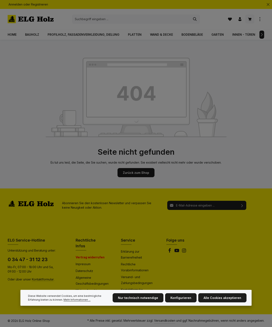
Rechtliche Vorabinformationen (135, 267)
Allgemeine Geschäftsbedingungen (92, 280)
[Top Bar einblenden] (259, 19)
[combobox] (131, 19)
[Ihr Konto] (239, 19)
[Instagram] (184, 251)
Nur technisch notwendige (138, 298)
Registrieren (39, 4)
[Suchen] (195, 19)
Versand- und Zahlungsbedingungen (137, 280)
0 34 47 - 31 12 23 (28, 259)
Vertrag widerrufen (90, 257)
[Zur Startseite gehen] (31, 19)
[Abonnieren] (242, 205)
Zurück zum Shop (136, 172)
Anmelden (15, 4)
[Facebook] (170, 251)
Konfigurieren (180, 298)
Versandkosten (164, 320)
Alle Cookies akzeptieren (222, 298)
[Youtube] (177, 251)
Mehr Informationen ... (77, 299)
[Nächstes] (261, 34)
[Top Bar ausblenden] (268, 4)
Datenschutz (84, 271)
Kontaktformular (43, 279)
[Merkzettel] (229, 19)
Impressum (83, 264)
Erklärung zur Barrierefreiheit (131, 254)
